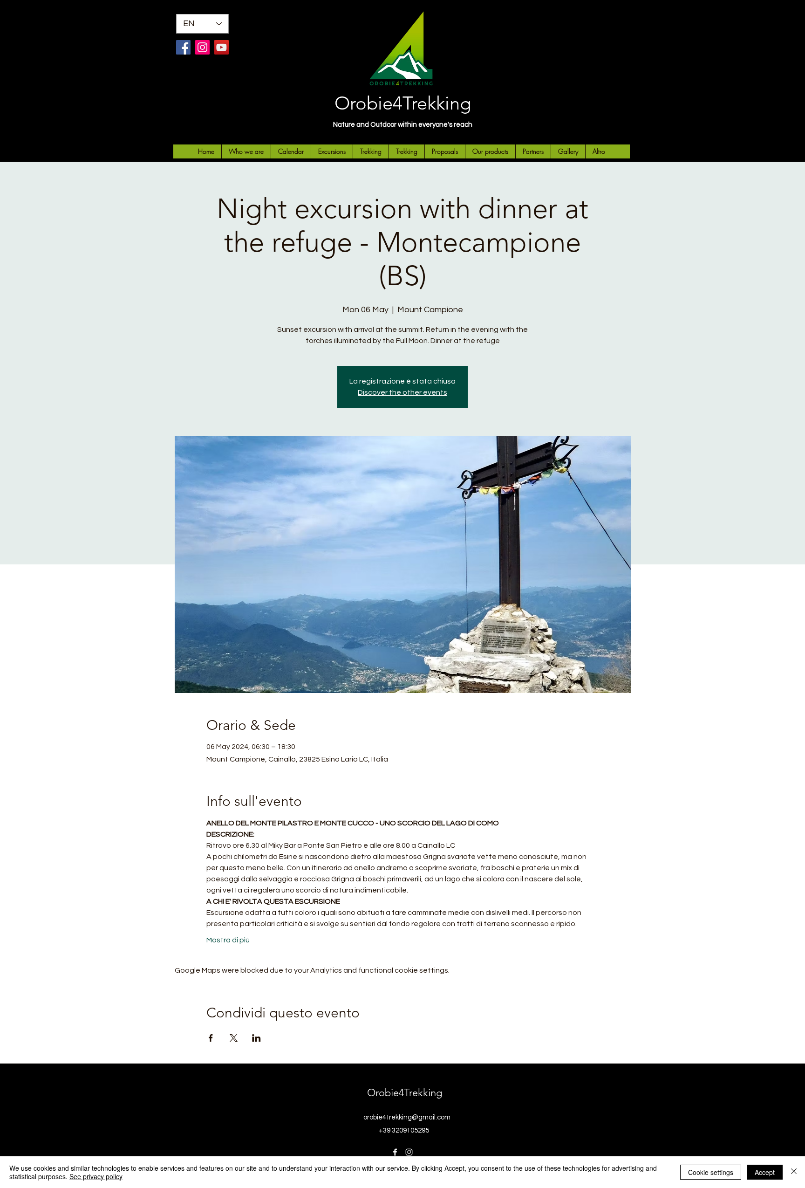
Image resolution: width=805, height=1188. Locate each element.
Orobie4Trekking (402, 103)
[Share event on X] (233, 1038)
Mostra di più (228, 940)
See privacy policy (96, 1176)
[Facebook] (183, 47)
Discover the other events (402, 392)
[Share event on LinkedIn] (256, 1038)
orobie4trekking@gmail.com (406, 1117)
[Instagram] (202, 47)
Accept (765, 1172)
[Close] (793, 1172)
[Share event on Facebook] (210, 1038)
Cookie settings (710, 1172)
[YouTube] (221, 47)
